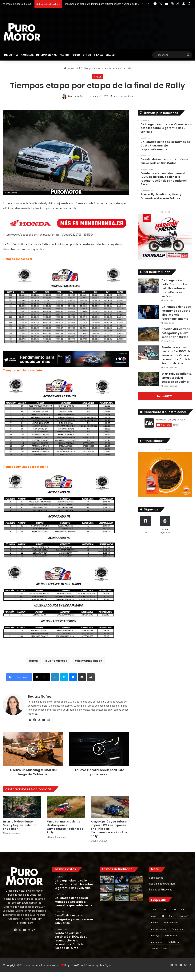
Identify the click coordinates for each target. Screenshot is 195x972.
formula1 (183, 916)
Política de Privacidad (160, 889)
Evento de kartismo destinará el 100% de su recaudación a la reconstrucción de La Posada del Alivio (176, 355)
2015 (153, 909)
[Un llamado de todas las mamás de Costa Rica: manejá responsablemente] (148, 312)
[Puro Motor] (22, 31)
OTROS (86, 54)
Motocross (177, 929)
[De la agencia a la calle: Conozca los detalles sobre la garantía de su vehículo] (148, 285)
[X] (39, 720)
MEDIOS (64, 54)
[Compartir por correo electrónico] (82, 677)
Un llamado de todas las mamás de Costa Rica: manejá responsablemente (176, 313)
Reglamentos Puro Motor (163, 883)
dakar (154, 916)
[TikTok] (33, 930)
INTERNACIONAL (46, 54)
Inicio (69, 68)
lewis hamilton (170, 922)
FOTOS (75, 54)
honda (154, 922)
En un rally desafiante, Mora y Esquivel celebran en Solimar (20, 825)
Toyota (154, 948)
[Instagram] (48, 720)
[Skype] (64, 677)
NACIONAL (27, 54)
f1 (163, 916)
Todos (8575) (165, 396)
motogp (155, 935)
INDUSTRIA (11, 54)
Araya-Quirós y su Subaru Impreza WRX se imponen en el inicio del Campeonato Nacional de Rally (109, 829)
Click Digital (105, 965)
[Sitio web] (30, 720)
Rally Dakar (173, 941)
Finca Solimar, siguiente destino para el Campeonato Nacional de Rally (65, 827)
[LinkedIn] (55, 677)
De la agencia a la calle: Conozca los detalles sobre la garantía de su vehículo (174, 288)
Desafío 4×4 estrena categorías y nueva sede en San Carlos (175, 333)
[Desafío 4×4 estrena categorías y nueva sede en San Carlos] (148, 334)
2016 (163, 909)
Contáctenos (156, 877)
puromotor (157, 941)
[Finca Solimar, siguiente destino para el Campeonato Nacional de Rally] (66, 807)
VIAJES (110, 54)
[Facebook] (34, 720)
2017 (173, 909)
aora (34, 660)
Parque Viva (171, 935)
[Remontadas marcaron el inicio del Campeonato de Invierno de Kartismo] (122, 897)
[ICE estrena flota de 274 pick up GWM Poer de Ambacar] (122, 888)
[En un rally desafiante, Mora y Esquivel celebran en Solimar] (22, 807)
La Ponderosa (57, 660)
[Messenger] (73, 677)
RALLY (78, 68)
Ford (171, 916)
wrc (165, 948)
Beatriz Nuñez (76, 96)
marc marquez (158, 929)
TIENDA (98, 54)
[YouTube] (44, 720)
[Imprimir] (91, 677)
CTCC (184, 909)
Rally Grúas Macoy (89, 660)
